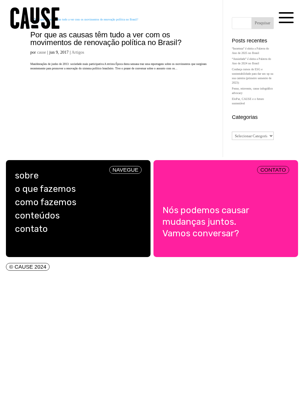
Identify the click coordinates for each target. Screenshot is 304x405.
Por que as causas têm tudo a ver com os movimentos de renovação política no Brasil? (105, 38)
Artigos (78, 52)
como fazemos (45, 202)
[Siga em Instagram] (17, 246)
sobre (27, 175)
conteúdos (37, 215)
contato (31, 229)
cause (41, 52)
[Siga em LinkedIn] (29, 246)
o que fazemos (45, 189)
